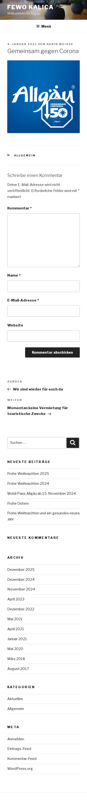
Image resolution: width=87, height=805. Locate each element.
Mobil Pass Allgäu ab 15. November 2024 (41, 493)
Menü (46, 26)
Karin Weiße (60, 44)
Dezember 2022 (20, 609)
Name (14, 275)
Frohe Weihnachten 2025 (28, 473)
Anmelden (15, 739)
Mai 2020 (15, 649)
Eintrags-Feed (19, 749)
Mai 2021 (15, 619)
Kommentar (19, 208)
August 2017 (18, 669)
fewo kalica (30, 7)
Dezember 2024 (21, 579)
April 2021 (15, 629)
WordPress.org (20, 768)
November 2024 (21, 589)
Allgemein (25, 155)
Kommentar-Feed (21, 759)
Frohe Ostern (18, 503)
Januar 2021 (17, 639)
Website (15, 325)
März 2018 (16, 659)
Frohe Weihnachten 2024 (28, 483)
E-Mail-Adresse (23, 300)
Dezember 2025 (21, 569)
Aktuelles (15, 699)
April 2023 (15, 599)
